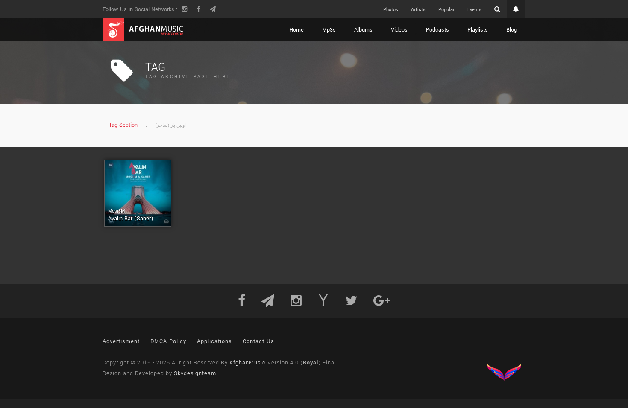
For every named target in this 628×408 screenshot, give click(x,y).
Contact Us (258, 341)
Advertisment (121, 341)
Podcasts (437, 30)
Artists (418, 9)
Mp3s (329, 30)
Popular (446, 9)
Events (474, 9)
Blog (511, 30)
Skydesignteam (195, 373)
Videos (399, 30)
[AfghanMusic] (143, 29)
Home (296, 30)
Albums (363, 30)
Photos (390, 9)
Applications (214, 341)
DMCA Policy (168, 341)
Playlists (477, 30)
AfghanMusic (247, 363)
